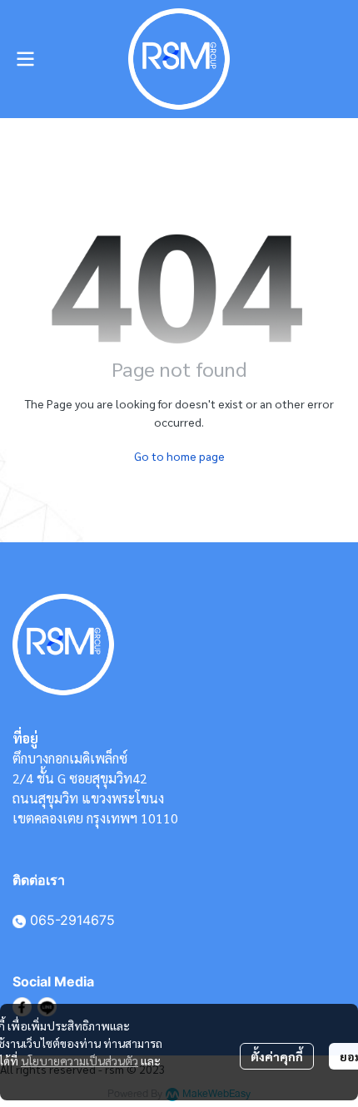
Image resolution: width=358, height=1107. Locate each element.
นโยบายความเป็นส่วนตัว (79, 1060)
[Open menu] (25, 59)
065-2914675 (72, 920)
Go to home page (179, 455)
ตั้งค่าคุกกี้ (277, 1056)
